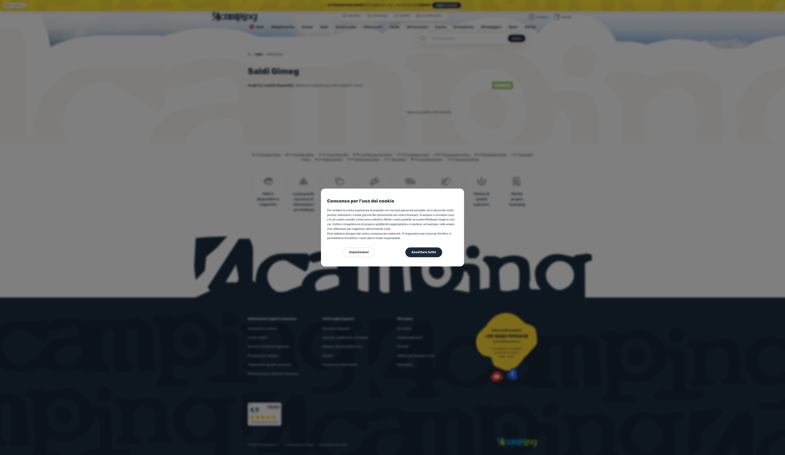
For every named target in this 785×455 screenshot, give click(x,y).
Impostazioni (359, 252)
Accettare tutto (424, 252)
